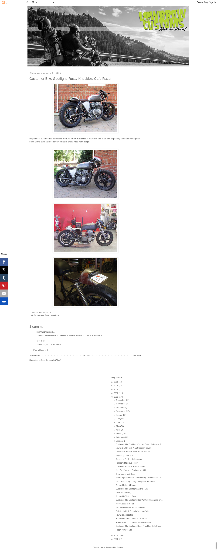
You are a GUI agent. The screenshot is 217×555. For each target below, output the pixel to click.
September (121, 411)
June (118, 422)
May (118, 426)
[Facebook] (4, 262)
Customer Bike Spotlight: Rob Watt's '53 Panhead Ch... (139, 500)
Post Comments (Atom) (51, 360)
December (121, 400)
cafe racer (40, 315)
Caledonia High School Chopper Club (132, 511)
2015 (116, 386)
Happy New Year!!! (124, 530)
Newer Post (35, 355)
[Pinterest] (4, 286)
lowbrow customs (52, 315)
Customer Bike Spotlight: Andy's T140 (132, 489)
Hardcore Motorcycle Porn (127, 463)
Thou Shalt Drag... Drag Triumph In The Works (135, 481)
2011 (116, 397)
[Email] (4, 293)
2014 (116, 389)
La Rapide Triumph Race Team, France (133, 452)
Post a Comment (40, 350)
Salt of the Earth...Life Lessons (129, 459)
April (118, 430)
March (119, 433)
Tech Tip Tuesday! (123, 493)
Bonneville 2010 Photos (126, 485)
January (120, 441)
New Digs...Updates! (124, 515)
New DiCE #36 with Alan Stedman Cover (133, 448)
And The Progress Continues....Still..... (132, 470)
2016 (116, 382)
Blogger (120, 547)
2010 (116, 535)
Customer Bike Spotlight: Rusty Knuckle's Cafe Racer (138, 526)
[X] (4, 270)
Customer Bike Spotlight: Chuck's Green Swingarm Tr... (139, 444)
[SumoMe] (4, 301)
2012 (116, 393)
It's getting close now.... (125, 455)
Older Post (136, 355)
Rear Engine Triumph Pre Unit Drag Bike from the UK (138, 478)
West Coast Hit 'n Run (125, 504)
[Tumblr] (4, 278)
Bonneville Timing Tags (126, 496)
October (119, 408)
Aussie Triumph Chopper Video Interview (133, 522)
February (120, 437)
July (118, 419)
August (119, 415)
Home (86, 355)
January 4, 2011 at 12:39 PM (49, 344)
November (121, 404)
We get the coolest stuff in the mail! (130, 507)
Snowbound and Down (126, 474)
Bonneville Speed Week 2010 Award (131, 518)
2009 (116, 539)
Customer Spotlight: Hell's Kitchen (130, 466)
